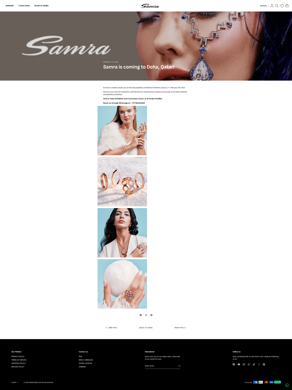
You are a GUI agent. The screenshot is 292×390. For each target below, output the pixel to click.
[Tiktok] (254, 364)
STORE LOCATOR (85, 363)
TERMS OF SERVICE (18, 360)
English (263, 6)
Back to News (146, 327)
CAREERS (82, 367)
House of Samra (41, 5)
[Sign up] (179, 366)
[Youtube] (239, 364)
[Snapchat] (259, 364)
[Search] (276, 5)
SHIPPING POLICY (18, 363)
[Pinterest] (264, 364)
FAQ (80, 356)
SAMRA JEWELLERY (35, 382)
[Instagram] (244, 364)
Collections (24, 5)
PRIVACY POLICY (17, 356)
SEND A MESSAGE (86, 360)
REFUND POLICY (17, 367)
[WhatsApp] (249, 364)
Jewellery (9, 5)
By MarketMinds (47, 382)
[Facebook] (234, 364)
